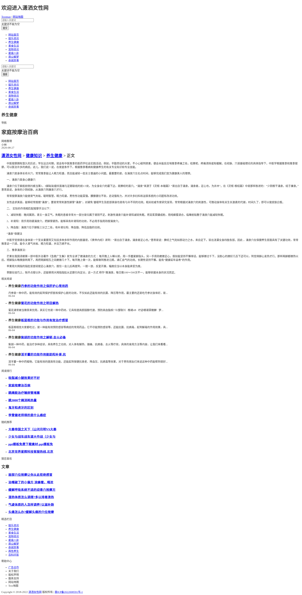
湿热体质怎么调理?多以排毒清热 (31, 497)
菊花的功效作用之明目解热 (40, 303)
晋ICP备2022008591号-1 (69, 592)
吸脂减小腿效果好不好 (24, 378)
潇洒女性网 (11, 155)
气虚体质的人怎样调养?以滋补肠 (31, 504)
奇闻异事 (13, 60)
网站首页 (13, 34)
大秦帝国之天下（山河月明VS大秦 (32, 429)
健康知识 (34, 155)
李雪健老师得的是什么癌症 (27, 415)
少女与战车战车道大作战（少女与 (32, 436)
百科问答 (13, 554)
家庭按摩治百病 (19, 385)
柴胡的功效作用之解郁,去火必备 (43, 337)
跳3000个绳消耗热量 (22, 400)
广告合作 (13, 567)
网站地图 (18, 16)
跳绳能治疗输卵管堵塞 (24, 393)
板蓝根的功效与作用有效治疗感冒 (44, 320)
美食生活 (13, 45)
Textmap (6, 16)
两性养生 (13, 551)
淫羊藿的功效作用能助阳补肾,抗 (43, 354)
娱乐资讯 (13, 38)
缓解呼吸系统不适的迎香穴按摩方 (32, 490)
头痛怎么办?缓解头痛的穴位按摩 (31, 512)
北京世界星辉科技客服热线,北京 (30, 451)
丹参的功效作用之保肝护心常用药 (44, 286)
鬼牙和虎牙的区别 (21, 407)
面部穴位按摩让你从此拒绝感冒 (30, 474)
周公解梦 (13, 56)
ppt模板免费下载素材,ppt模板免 (30, 444)
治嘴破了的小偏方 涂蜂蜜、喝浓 (30, 482)
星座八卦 (13, 53)
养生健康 (13, 42)
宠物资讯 (13, 49)
